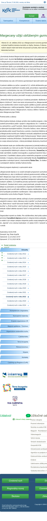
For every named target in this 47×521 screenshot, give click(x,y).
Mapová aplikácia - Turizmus (18, 326)
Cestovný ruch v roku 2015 (16, 267)
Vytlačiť (6, 248)
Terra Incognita (22, 342)
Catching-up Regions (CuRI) (18, 363)
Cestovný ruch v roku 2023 (16, 301)
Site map (43, 16)
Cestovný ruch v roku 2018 (16, 279)
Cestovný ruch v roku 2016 (16, 271)
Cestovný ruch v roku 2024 (16, 305)
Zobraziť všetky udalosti (23, 419)
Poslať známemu (10, 245)
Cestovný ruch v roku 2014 (16, 262)
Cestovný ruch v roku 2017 (16, 275)
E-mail (4, 508)
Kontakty (25, 357)
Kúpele (25, 352)
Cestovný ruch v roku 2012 (16, 254)
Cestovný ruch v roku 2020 (16, 288)
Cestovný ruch (15, 481)
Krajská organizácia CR (19, 321)
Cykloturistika (23, 337)
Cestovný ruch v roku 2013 (16, 258)
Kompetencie (24, 21)
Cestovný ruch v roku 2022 (16, 297)
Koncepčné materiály (20, 316)
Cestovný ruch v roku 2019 (16, 284)
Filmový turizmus (22, 347)
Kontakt (31, 16)
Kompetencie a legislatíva (19, 311)
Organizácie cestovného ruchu (17, 331)
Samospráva (8, 21)
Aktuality (24, 250)
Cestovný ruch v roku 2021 (16, 292)
